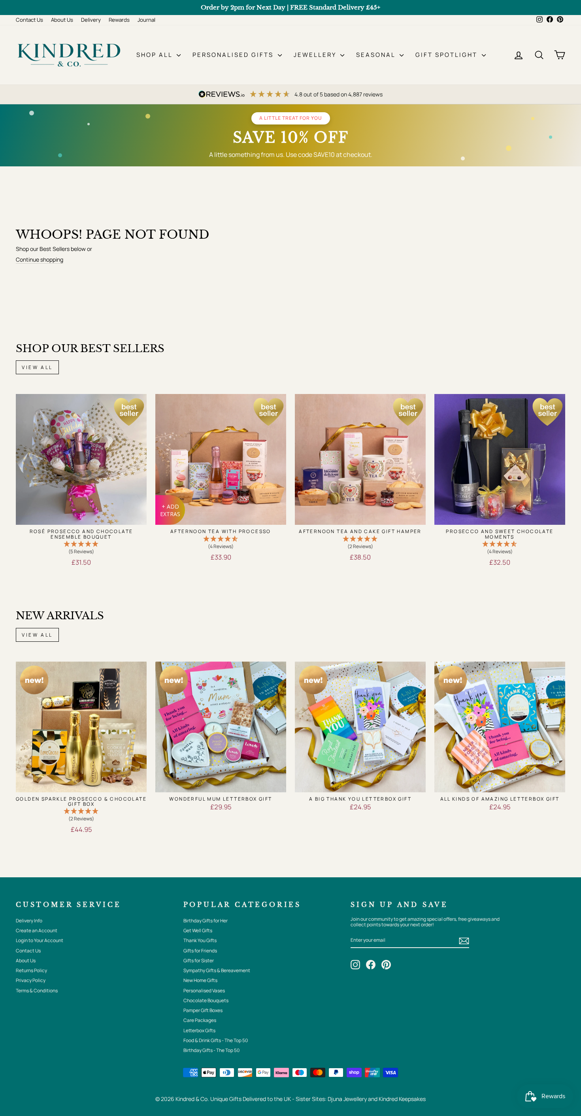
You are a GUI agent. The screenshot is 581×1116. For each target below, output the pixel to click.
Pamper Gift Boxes (203, 1010)
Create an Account (36, 930)
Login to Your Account (39, 940)
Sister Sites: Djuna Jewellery (332, 1099)
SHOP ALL (155, 55)
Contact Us (29, 19)
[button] (81, 548)
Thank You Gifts (200, 940)
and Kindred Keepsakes (397, 1099)
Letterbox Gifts (199, 1030)
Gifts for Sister (198, 960)
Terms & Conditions (37, 990)
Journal (146, 19)
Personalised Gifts (234, 55)
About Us (62, 19)
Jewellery (316, 55)
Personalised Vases (204, 990)
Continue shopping (39, 259)
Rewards (119, 19)
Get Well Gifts (197, 930)
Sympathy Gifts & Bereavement (216, 970)
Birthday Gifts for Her (205, 920)
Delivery (91, 19)
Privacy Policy (30, 980)
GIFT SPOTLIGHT (447, 55)
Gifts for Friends (200, 950)
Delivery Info (29, 920)
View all (37, 367)
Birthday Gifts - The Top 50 (211, 1050)
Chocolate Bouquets (205, 1000)
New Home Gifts (200, 980)
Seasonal (377, 55)
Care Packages (199, 1020)
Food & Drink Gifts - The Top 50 (215, 1040)
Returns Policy (31, 970)
